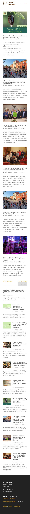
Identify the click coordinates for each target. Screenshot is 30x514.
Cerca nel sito (22, 284)
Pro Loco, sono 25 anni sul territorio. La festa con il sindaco (14, 126)
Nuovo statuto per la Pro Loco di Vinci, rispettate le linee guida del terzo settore (15, 169)
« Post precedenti (7, 281)
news (22, 39)
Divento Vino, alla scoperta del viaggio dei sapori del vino (19, 363)
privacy (5, 506)
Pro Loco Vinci (8, 39)
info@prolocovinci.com (9, 501)
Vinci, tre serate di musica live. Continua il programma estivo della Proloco (14, 259)
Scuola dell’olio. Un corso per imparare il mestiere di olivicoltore (15, 36)
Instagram (12, 498)
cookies (10, 506)
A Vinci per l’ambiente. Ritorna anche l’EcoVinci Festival (14, 213)
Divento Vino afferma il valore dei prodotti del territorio (19, 344)
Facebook (5, 498)
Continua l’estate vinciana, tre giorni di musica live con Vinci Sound (13, 291)
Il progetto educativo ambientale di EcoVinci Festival (18, 307)
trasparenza (17, 506)
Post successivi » (22, 281)
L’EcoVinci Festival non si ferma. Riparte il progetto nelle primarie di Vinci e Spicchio (14, 82)
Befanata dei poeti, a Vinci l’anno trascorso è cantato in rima (19, 382)
